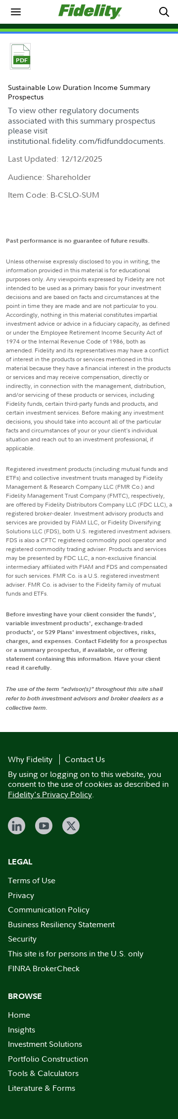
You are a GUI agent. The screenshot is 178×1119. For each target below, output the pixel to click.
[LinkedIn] (16, 825)
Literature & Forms (41, 1087)
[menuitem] (16, 12)
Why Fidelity (30, 759)
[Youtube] (43, 825)
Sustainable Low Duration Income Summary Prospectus (79, 92)
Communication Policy (48, 909)
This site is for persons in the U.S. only (75, 953)
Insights (21, 1029)
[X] (71, 825)
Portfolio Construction (48, 1058)
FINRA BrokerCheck (44, 968)
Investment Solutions (45, 1043)
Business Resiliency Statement (61, 924)
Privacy (21, 895)
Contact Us (85, 759)
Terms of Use (31, 880)
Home (19, 1014)
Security (22, 938)
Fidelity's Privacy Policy (50, 794)
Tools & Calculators (43, 1073)
